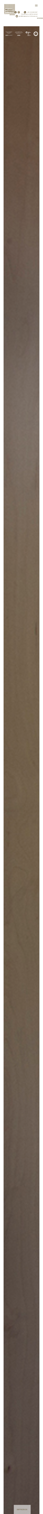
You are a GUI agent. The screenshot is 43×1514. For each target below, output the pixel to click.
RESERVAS (40, 18)
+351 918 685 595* (29, 13)
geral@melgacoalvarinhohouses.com (28, 16)
